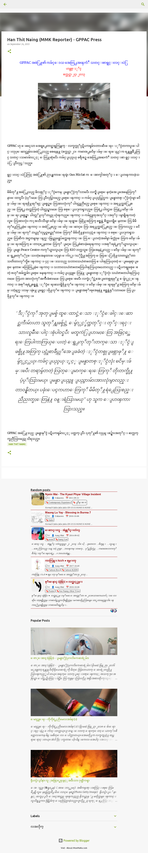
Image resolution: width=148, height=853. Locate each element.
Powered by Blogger (76, 840)
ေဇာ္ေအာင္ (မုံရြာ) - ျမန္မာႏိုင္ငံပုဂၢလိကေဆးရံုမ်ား (60, 658)
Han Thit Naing (17, 444)
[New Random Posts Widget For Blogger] (113, 611)
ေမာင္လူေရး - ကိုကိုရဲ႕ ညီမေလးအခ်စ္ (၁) (54, 719)
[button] (9, 51)
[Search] (15, 4)
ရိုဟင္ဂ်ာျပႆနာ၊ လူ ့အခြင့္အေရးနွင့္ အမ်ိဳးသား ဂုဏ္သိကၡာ (60, 780)
